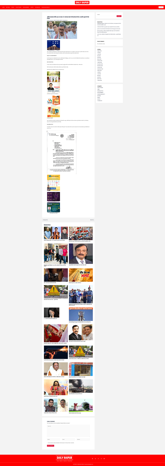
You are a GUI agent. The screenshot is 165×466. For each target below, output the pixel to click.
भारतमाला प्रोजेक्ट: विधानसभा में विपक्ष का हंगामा (50, 413)
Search (98, 14)
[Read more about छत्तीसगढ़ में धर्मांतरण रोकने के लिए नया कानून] (81, 405)
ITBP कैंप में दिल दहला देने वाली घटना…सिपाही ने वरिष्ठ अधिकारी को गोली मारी (54, 360)
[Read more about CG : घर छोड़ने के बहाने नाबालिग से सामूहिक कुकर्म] (51, 312)
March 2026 (99, 59)
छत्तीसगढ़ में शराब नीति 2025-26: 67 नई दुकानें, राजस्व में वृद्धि (77, 377)
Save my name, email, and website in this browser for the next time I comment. (61, 442)
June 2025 (99, 73)
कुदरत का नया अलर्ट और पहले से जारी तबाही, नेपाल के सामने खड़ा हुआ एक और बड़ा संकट (108, 28)
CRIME (98, 89)
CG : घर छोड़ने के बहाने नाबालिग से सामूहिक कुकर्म (50, 318)
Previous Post (45, 219)
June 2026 (99, 54)
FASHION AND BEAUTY (46, 7)
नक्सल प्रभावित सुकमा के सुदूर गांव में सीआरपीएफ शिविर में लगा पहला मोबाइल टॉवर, (80, 322)
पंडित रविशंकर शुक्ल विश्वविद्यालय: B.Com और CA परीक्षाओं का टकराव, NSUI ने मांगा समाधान (55, 266)
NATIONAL (8, 7)
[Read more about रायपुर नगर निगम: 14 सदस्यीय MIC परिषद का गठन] (56, 387)
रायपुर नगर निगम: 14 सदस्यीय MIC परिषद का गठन (50, 396)
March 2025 (99, 78)
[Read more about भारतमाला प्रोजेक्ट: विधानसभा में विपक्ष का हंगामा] (56, 405)
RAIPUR (12, 7)
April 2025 (99, 77)
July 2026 (99, 52)
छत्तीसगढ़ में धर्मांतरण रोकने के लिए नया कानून (75, 413)
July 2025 (99, 72)
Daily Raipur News (100, 90)
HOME (3, 7)
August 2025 (99, 70)
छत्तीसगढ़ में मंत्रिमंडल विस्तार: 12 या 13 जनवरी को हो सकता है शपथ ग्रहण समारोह (54, 240)
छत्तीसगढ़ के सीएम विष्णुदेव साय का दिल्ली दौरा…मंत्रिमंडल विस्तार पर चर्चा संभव (54, 376)
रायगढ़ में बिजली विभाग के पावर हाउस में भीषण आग (75, 394)
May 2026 (99, 55)
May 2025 (99, 75)
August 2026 (99, 50)
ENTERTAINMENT (26, 7)
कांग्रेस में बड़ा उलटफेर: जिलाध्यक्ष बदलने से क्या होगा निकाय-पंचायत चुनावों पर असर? (80, 241)
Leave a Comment (50, 20)
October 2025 (99, 67)
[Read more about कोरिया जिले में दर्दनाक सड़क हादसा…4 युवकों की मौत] (56, 291)
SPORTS (32, 7)
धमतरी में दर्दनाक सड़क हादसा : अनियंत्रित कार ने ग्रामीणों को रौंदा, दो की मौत (79, 358)
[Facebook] (101, 458)
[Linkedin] (95, 458)
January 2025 (99, 80)
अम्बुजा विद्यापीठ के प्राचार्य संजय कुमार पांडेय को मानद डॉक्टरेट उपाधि (77, 265)
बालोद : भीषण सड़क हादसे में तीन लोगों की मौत (50, 283)
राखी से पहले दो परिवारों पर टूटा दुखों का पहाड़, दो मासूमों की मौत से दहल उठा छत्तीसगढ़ (108, 26)
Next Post (92, 219)
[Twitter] (92, 458)
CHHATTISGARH (18, 7)
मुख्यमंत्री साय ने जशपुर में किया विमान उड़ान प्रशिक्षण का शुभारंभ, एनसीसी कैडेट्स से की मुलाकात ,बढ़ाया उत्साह (80, 305)
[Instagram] (98, 458)
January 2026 (99, 62)
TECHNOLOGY (37, 7)
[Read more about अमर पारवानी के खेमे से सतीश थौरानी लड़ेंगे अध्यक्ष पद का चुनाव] (81, 332)
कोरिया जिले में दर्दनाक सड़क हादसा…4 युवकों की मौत (51, 299)
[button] (157, 7)
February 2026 (99, 60)
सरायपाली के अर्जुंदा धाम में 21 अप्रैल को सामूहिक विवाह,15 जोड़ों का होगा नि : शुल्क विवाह (55, 343)
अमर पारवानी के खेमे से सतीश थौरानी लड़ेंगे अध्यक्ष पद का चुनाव (77, 341)
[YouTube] (104, 458)
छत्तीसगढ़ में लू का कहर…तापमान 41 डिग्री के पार (75, 283)
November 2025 (100, 65)
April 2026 (99, 57)
